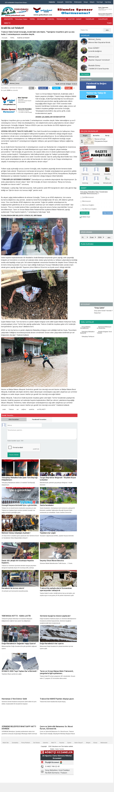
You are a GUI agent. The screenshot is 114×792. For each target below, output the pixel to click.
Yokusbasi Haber (21, 19)
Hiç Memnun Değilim (89, 209)
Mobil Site (68, 2)
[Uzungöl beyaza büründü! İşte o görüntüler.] (20, 495)
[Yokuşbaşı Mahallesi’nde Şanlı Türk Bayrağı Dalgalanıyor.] (20, 467)
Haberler (52, 2)
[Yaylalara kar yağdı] (58, 523)
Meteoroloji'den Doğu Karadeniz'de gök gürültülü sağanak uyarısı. (19, 647)
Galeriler (45, 742)
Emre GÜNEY (93, 48)
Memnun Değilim (88, 205)
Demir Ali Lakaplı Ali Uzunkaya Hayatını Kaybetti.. (18, 562)
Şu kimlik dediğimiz (95, 51)
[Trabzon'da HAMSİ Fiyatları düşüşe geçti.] (58, 689)
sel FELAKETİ (41, 409)
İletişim (92, 2)
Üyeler (69, 742)
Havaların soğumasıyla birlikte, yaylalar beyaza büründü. (57, 536)
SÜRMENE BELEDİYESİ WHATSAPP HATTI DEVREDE (19, 727)
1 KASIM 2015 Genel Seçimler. (98, 69)
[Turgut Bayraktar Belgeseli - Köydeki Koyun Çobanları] (58, 467)
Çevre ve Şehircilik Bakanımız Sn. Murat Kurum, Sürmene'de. (56, 727)
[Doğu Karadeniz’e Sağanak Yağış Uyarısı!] (20, 633)
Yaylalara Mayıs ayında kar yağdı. (12, 674)
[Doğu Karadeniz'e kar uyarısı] (58, 633)
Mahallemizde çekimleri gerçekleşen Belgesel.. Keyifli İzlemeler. (56, 484)
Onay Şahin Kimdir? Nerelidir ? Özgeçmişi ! (103, 312)
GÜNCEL (50, 19)
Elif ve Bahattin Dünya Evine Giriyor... (16, 2)
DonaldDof (107, 174)
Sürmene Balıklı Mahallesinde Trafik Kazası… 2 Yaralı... (56, 563)
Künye (86, 2)
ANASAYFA (8, 19)
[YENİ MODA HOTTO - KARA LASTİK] (20, 606)
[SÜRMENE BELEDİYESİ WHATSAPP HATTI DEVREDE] (20, 716)
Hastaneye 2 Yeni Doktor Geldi (14, 699)
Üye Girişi (108, 2)
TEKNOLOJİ (61, 19)
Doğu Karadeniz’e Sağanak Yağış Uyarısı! (19, 643)
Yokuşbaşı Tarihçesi (87, 336)
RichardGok (96, 174)
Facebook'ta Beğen (96, 83)
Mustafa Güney (94, 65)
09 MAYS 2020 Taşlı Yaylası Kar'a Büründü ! (19, 671)
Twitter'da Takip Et (96, 93)
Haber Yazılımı (59, 749)
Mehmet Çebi (93, 57)
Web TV (53, 742)
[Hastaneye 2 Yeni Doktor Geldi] (20, 689)
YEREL (32, 19)
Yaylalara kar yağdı (48, 533)
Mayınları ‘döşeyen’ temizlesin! (99, 60)
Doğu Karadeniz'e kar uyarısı (52, 643)
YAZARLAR (90, 19)
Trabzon (11, 409)
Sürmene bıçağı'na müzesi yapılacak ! (55, 616)
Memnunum (86, 201)
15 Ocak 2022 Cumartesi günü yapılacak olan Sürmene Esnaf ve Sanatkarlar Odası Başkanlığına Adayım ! (20, 537)
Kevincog (85, 183)
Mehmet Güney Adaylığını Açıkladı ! (16, 533)
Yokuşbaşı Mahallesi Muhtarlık (87, 332)
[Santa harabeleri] (58, 495)
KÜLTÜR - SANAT (74, 19)
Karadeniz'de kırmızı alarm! (13, 588)
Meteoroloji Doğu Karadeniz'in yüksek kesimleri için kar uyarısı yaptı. (56, 647)
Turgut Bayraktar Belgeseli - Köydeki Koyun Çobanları (58, 479)
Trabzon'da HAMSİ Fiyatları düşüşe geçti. (57, 699)
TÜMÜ (109, 23)
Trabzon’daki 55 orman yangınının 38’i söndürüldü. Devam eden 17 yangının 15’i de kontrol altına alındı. (57, 677)
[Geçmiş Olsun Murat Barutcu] (58, 550)
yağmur (23, 409)
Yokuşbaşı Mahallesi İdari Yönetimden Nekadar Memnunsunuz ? (94, 192)
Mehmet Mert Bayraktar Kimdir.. (99, 42)
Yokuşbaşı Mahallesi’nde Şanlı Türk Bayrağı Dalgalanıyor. (20, 479)
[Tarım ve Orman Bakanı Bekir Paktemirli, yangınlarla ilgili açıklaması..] (58, 661)
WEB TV (7, 23)
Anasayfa (60, 2)
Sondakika (15, 742)
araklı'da (31, 409)
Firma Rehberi (25, 742)
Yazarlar (61, 742)
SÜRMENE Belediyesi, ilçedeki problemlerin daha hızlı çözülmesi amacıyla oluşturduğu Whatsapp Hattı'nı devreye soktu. (19, 734)
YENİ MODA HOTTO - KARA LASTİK (16, 616)
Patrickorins (85, 174)
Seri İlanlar (36, 742)
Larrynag (96, 183)
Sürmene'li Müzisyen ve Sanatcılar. (104, 327)
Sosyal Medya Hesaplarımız (85, 327)
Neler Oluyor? (78, 742)
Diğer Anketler (107, 213)
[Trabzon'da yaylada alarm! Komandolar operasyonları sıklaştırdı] (58, 578)
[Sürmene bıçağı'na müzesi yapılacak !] (58, 606)
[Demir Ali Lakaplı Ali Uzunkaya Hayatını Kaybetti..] (20, 550)
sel (17, 409)
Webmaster (78, 2)
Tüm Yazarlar (85, 74)
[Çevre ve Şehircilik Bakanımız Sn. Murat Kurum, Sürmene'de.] (58, 716)
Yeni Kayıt (100, 2)
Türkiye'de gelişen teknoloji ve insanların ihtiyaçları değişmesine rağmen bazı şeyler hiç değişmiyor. (17, 620)
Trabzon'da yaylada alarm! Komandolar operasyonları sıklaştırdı (56, 589)
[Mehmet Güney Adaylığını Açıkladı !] (20, 523)
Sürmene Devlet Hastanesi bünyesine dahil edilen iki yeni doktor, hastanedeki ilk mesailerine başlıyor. (19, 703)
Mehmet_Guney (94, 39)
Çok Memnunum (88, 197)
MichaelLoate (107, 183)
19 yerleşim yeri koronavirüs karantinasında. (15, 591)
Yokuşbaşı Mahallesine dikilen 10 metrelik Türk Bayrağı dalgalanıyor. (18, 484)
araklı (4, 409)
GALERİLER (103, 19)
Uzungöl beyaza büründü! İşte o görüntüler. (19, 505)
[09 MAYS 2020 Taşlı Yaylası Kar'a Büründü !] (20, 661)
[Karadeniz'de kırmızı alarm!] (20, 578)
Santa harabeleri (47, 505)
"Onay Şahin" (99, 308)
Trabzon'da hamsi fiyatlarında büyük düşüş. (53, 701)
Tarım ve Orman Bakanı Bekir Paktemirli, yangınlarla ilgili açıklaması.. (56, 672)
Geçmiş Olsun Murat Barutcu (52, 561)
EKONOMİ (41, 19)
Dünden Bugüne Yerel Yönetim (104, 332)
